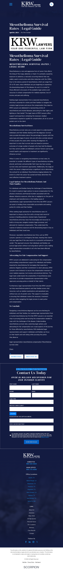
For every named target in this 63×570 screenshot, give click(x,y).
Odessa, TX (31, 495)
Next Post (30, 356)
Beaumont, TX (31, 484)
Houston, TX (31, 487)
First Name (13, 384)
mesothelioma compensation (32, 342)
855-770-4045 (31, 469)
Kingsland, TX (31, 489)
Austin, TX (32, 478)
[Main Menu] (10, 4)
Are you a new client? (17, 405)
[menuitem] (24, 562)
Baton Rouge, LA (31, 481)
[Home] (31, 4)
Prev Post (17, 356)
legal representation (16, 342)
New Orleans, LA (31, 492)
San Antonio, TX (31, 498)
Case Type (13, 399)
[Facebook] (26, 542)
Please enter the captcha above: (21, 416)
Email (33, 391)
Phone (12, 391)
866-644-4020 (31, 464)
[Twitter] (37, 542)
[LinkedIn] (30, 542)
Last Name (35, 384)
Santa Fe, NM (31, 501)
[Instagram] (33, 542)
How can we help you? (17, 424)
